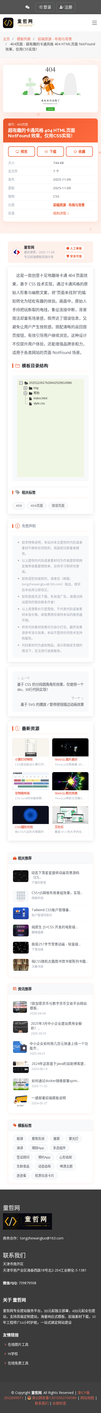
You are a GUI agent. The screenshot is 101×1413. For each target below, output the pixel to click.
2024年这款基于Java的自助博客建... (59, 1063)
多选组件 (59, 1148)
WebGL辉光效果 (66, 793)
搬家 (56, 1138)
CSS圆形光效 (24, 827)
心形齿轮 (65, 1157)
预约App (44, 1157)
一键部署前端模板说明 (49, 1097)
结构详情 (60, 213)
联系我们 (42, 1403)
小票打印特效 (24, 759)
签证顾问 (23, 1157)
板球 (20, 1138)
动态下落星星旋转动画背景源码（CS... (55, 875)
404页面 (37, 505)
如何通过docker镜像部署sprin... (55, 1080)
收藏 (81, 151)
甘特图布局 (22, 793)
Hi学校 (13, 1353)
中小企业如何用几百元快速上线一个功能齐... (59, 1045)
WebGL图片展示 (66, 759)
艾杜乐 (59, 827)
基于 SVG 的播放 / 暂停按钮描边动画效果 (52, 704)
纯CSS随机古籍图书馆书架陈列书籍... (60, 961)
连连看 (21, 1175)
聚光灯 (73, 1138)
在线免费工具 (18, 1363)
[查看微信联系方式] (27, 7)
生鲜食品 (23, 1166)
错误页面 (58, 505)
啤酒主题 (66, 1166)
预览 (24, 151)
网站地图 (86, 1397)
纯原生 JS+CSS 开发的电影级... (55, 927)
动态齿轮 (44, 1166)
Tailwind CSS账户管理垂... (51, 909)
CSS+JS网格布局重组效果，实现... (57, 892)
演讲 (20, 1148)
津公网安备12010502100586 (53, 1397)
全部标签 (58, 1403)
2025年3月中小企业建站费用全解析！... (56, 1025)
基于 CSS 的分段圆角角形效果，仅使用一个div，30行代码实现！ (50, 687)
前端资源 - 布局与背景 (69, 205)
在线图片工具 (18, 1344)
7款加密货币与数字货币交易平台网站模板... (58, 1005)
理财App (38, 1148)
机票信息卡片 (44, 1175)
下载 (53, 151)
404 (19, 505)
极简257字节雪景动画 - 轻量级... (56, 944)
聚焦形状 (38, 1138)
